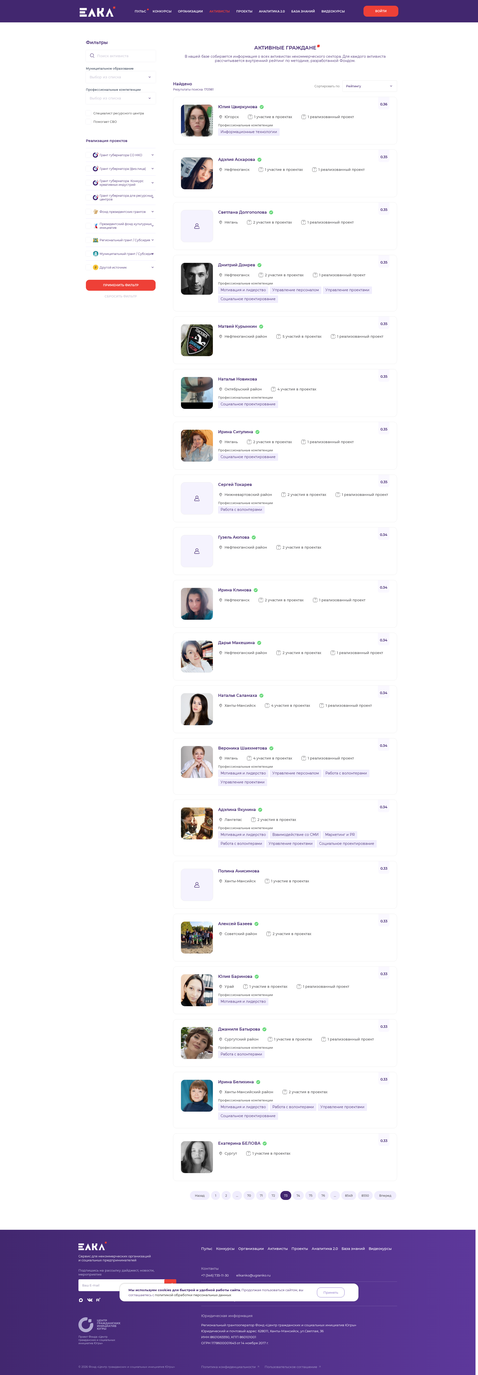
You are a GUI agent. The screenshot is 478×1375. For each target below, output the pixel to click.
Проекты (244, 11)
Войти (381, 11)
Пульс (140, 11)
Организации (190, 11)
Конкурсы (162, 11)
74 (298, 1195)
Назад (200, 1195)
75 (310, 1195)
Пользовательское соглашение (291, 1367)
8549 (349, 1195)
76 (323, 1195)
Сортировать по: (327, 86)
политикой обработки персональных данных (193, 1295)
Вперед (385, 1195)
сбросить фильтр (121, 296)
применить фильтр (121, 285)
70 (249, 1195)
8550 (365, 1195)
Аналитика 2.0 (272, 11)
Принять (330, 1292)
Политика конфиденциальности (228, 1367)
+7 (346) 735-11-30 (215, 1275)
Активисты (219, 11)
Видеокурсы (333, 11)
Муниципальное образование (110, 68)
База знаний (303, 11)
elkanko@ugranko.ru (253, 1275)
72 (273, 1195)
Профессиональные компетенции (113, 90)
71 (261, 1195)
